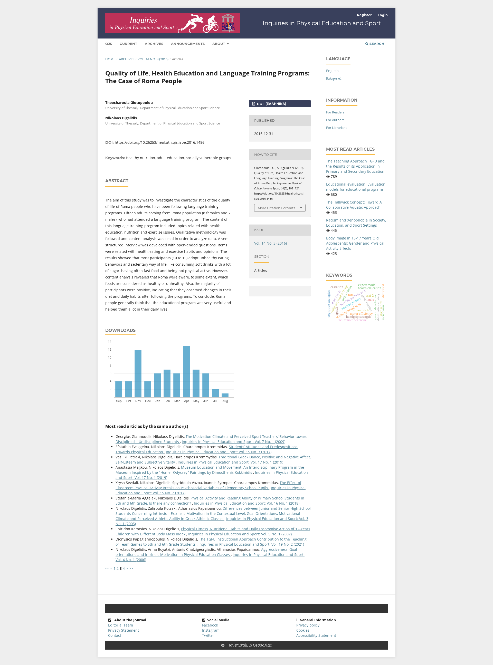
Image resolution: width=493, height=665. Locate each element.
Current (128, 44)
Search (376, 44)
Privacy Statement (123, 630)
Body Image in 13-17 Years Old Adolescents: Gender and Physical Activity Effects (355, 243)
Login (383, 15)
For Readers (335, 112)
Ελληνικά (334, 78)
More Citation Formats (276, 208)
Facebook (210, 625)
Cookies (302, 630)
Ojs (108, 44)
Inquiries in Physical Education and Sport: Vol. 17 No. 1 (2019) (230, 462)
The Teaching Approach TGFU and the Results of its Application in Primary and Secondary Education (355, 166)
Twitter (208, 635)
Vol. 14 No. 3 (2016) (153, 59)
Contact (114, 635)
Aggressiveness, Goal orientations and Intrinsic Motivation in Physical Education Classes (206, 552)
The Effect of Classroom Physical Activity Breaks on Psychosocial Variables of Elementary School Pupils (208, 485)
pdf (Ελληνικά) (271, 104)
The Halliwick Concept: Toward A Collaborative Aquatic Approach (354, 205)
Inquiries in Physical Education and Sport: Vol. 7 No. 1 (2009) (233, 441)
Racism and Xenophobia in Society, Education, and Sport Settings (356, 223)
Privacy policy (307, 625)
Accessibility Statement (316, 635)
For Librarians (336, 127)
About (219, 44)
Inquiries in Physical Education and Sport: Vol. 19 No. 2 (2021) (251, 544)
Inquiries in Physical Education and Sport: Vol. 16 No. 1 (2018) (246, 503)
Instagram (211, 630)
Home (110, 59)
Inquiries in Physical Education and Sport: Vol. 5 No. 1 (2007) (240, 534)
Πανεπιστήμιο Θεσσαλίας (249, 645)
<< (107, 568)
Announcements (188, 44)
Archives (154, 44)
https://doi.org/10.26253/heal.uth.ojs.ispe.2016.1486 (159, 142)
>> (131, 568)
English (332, 70)
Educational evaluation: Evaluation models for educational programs (355, 187)
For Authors (335, 120)
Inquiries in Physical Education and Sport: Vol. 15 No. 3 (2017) (218, 451)
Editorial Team (120, 625)
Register (364, 15)
